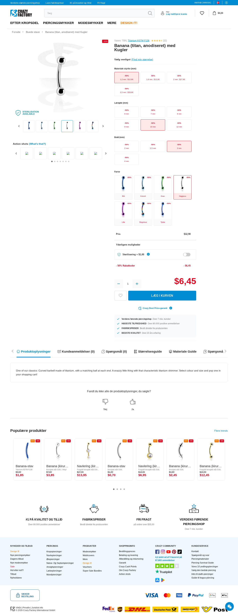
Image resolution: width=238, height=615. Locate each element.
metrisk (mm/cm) (202, 2)
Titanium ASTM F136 (138, 40)
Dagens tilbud (17, 559)
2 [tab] (117, 489)
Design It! (129, 23)
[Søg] (150, 13)
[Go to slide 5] (63, 161)
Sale (12, 566)
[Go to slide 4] (60, 161)
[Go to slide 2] (54, 161)
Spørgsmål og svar (200, 555)
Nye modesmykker (19, 563)
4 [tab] (124, 489)
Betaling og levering (128, 555)
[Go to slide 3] (57, 161)
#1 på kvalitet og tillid (80, 3)
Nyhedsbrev (16, 578)
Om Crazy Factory (127, 570)
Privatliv (26, 607)
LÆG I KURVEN (162, 295)
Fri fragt (101, 3)
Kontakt (195, 551)
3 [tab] (120, 489)
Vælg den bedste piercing (203, 570)
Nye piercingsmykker (20, 555)
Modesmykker (90, 23)
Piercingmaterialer (200, 559)
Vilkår (18, 607)
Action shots (124, 574)
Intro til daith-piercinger (202, 574)
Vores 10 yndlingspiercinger (204, 566)
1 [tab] (114, 489)
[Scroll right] (12, 350)
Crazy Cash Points (128, 566)
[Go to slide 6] (66, 161)
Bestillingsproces (127, 551)
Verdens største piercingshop (25, 3)
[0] (202, 13)
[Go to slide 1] (52, 161)
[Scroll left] (225, 350)
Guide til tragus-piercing (202, 578)
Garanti (122, 563)
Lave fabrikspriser (55, 3)
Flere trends (221, 430)
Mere (111, 23)
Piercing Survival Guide (202, 563)
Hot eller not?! (17, 570)
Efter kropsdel (24, 23)
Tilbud (13, 574)
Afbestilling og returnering (131, 559)
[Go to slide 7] (68, 161)
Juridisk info (37, 607)
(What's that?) (37, 143)
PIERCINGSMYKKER (58, 23)
